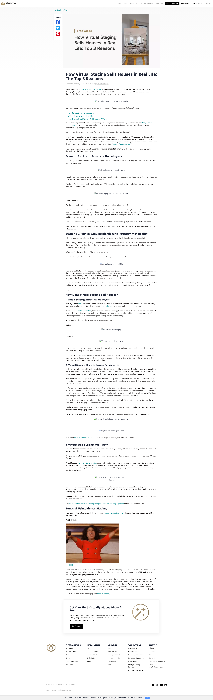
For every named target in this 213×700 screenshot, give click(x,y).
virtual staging (87, 89)
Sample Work (92, 655)
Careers (152, 651)
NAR (80, 304)
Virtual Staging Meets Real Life (80, 116)
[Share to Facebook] (58, 22)
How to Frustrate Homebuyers (81, 113)
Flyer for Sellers (113, 651)
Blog (109, 648)
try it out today (103, 594)
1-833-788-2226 (187, 3)
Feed (109, 665)
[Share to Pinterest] (58, 34)
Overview (70, 648)
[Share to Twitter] (58, 28)
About (151, 648)
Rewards (69, 665)
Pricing (142, 3)
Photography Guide (115, 658)
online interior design (88, 463)
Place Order (172, 3)
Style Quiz (91, 658)
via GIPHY (70, 565)
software (97, 89)
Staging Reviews (72, 661)
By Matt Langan (101, 84)
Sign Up (198, 3)
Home (118, 3)
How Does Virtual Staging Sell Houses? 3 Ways (87, 119)
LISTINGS (160, 3)
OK (147, 698)
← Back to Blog (61, 10)
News (151, 655)
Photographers (133, 651)
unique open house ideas (84, 438)
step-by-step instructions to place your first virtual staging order (96, 504)
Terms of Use (60, 685)
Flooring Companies (135, 655)
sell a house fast (84, 311)
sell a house (107, 306)
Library (151, 3)
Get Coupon (76, 626)
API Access (132, 661)
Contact (152, 658)
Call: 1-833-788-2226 (157, 661)
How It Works (130, 3)
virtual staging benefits (113, 513)
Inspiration (112, 661)
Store (89, 661)
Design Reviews (93, 651)
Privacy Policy (49, 685)
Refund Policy (70, 685)
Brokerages (132, 648)
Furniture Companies (136, 658)
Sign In (207, 3)
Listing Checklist (114, 655)
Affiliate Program (135, 670)
